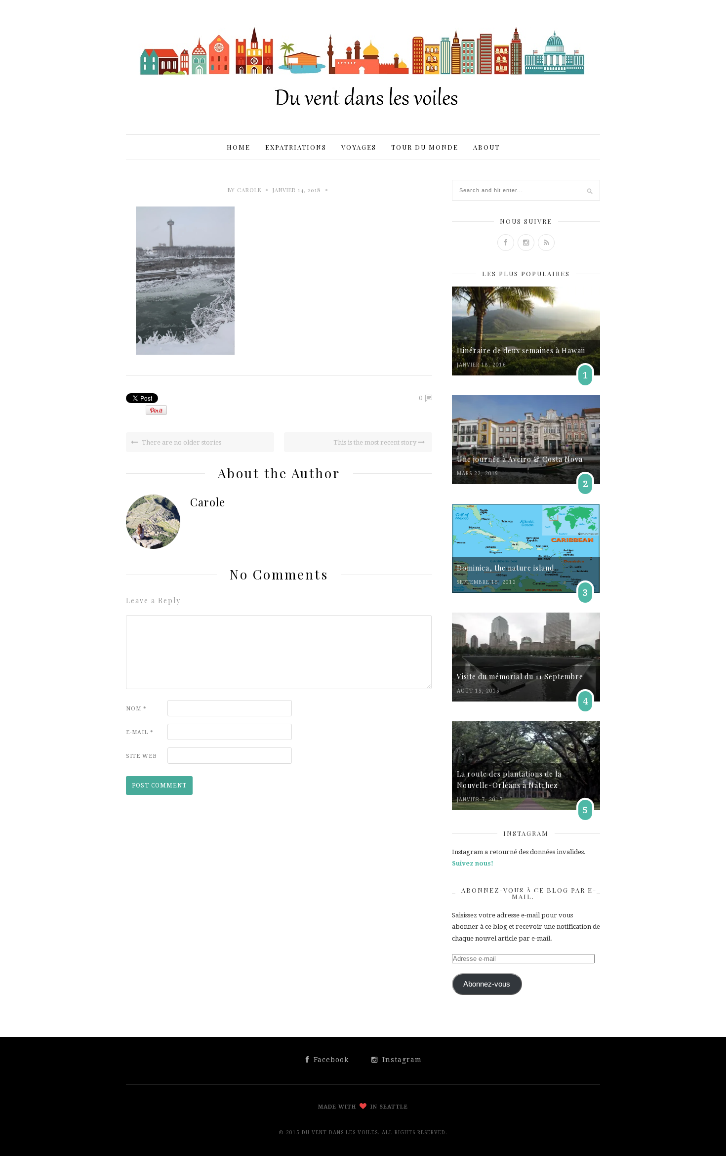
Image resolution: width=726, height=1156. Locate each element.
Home (238, 147)
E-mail (140, 732)
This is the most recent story (375, 442)
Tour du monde (424, 147)
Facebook (330, 1060)
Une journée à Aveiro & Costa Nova (520, 459)
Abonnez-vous (486, 984)
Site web (141, 756)
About (486, 147)
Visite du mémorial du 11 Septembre (520, 676)
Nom (136, 708)
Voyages (358, 147)
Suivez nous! (472, 863)
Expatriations (295, 147)
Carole (249, 190)
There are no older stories (180, 442)
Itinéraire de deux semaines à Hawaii (521, 350)
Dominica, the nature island (505, 568)
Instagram (401, 1060)
